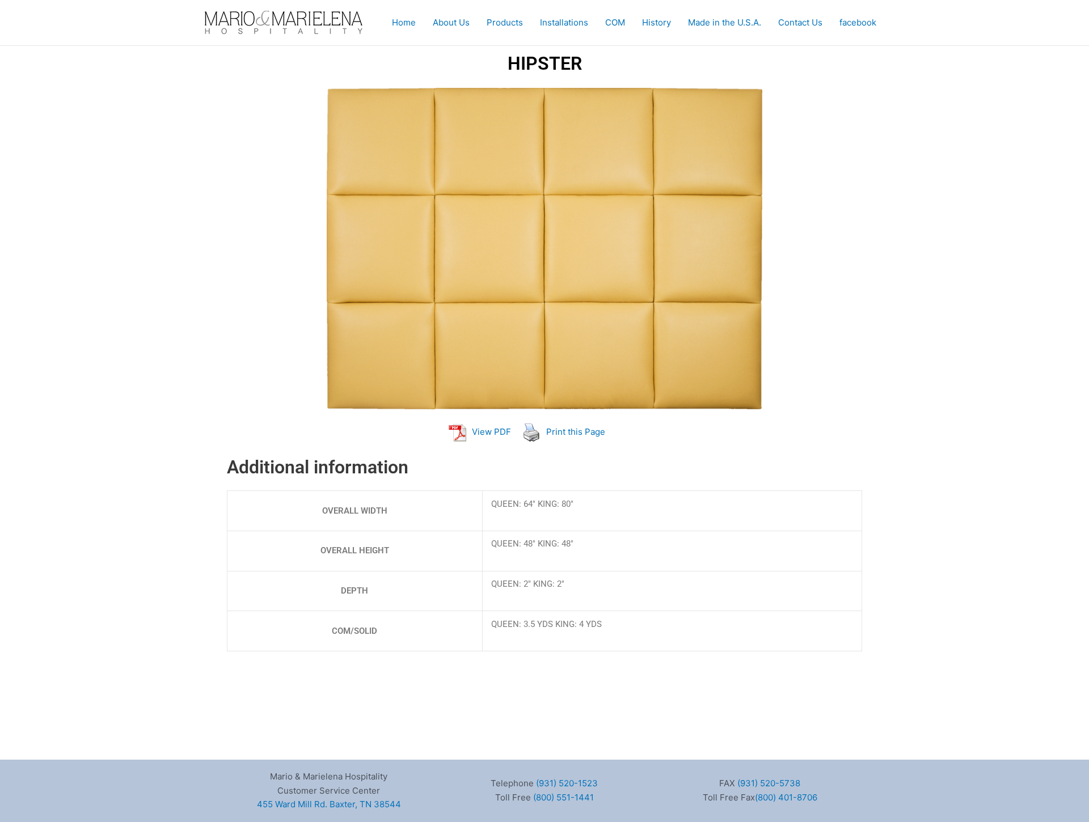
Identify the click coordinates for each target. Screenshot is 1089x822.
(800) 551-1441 (563, 797)
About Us (451, 22)
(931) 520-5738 (768, 783)
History (656, 22)
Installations (564, 22)
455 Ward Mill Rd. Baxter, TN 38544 (329, 804)
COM (615, 22)
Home (404, 22)
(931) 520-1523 (567, 783)
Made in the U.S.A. (724, 22)
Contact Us (800, 22)
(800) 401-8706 (786, 797)
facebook (857, 22)
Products (505, 22)
